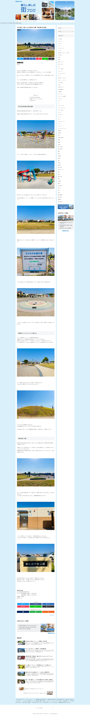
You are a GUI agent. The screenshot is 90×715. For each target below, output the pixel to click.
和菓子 (59, 139)
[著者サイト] (23, 612)
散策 (58, 153)
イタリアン (60, 43)
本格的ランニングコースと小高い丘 (36, 98)
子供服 (59, 144)
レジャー (19, 62)
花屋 (58, 192)
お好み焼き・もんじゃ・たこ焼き (63, 52)
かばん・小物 (60, 64)
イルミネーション (61, 48)
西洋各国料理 (60, 194)
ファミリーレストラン (61, 107)
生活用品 (59, 181)
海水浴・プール (60, 169)
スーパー (59, 75)
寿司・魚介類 (60, 146)
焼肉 (58, 174)
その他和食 (60, 91)
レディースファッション (62, 128)
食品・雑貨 (60, 201)
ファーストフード (61, 105)
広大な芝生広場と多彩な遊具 (35, 97)
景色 (58, 160)
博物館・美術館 (60, 137)
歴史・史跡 (60, 167)
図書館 (59, 142)
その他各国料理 (60, 89)
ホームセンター (60, 114)
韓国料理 (59, 199)
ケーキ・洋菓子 (60, 68)
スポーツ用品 (60, 82)
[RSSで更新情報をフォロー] (48, 612)
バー (58, 103)
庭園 (58, 151)
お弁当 (59, 57)
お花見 (59, 59)
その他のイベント (61, 87)
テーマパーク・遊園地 (61, 96)
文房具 (59, 158)
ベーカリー (60, 112)
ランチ (59, 119)
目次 (34, 95)
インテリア (60, 50)
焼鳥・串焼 (60, 176)
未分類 (59, 162)
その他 (59, 84)
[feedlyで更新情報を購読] (36, 612)
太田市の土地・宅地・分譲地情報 (24, 628)
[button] (53, 707)
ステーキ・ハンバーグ (61, 80)
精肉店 (59, 183)
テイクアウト (60, 98)
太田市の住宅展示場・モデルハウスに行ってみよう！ (28, 625)
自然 (58, 190)
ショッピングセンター (61, 73)
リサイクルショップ (61, 121)
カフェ (59, 66)
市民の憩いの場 (32, 100)
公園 (22, 62)
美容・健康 (60, 185)
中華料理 (59, 130)
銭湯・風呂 (60, 197)
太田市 (19, 64)
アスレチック (60, 41)
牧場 (58, 178)
